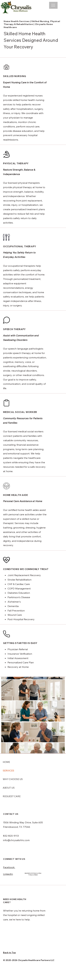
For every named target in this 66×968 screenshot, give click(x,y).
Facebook (9, 867)
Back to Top (9, 952)
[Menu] (53, 5)
